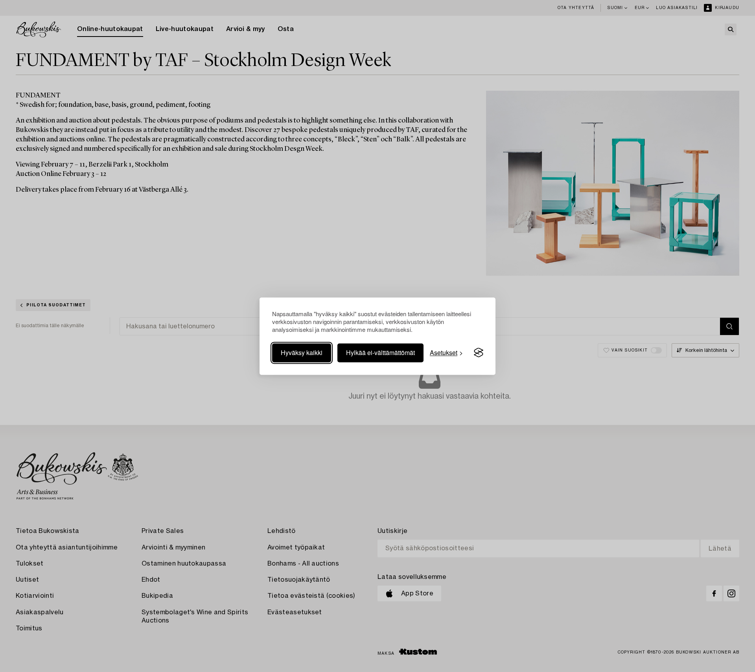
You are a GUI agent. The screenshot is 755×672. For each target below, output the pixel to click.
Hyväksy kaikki (301, 352)
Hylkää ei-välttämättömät (380, 352)
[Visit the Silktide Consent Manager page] (478, 352)
